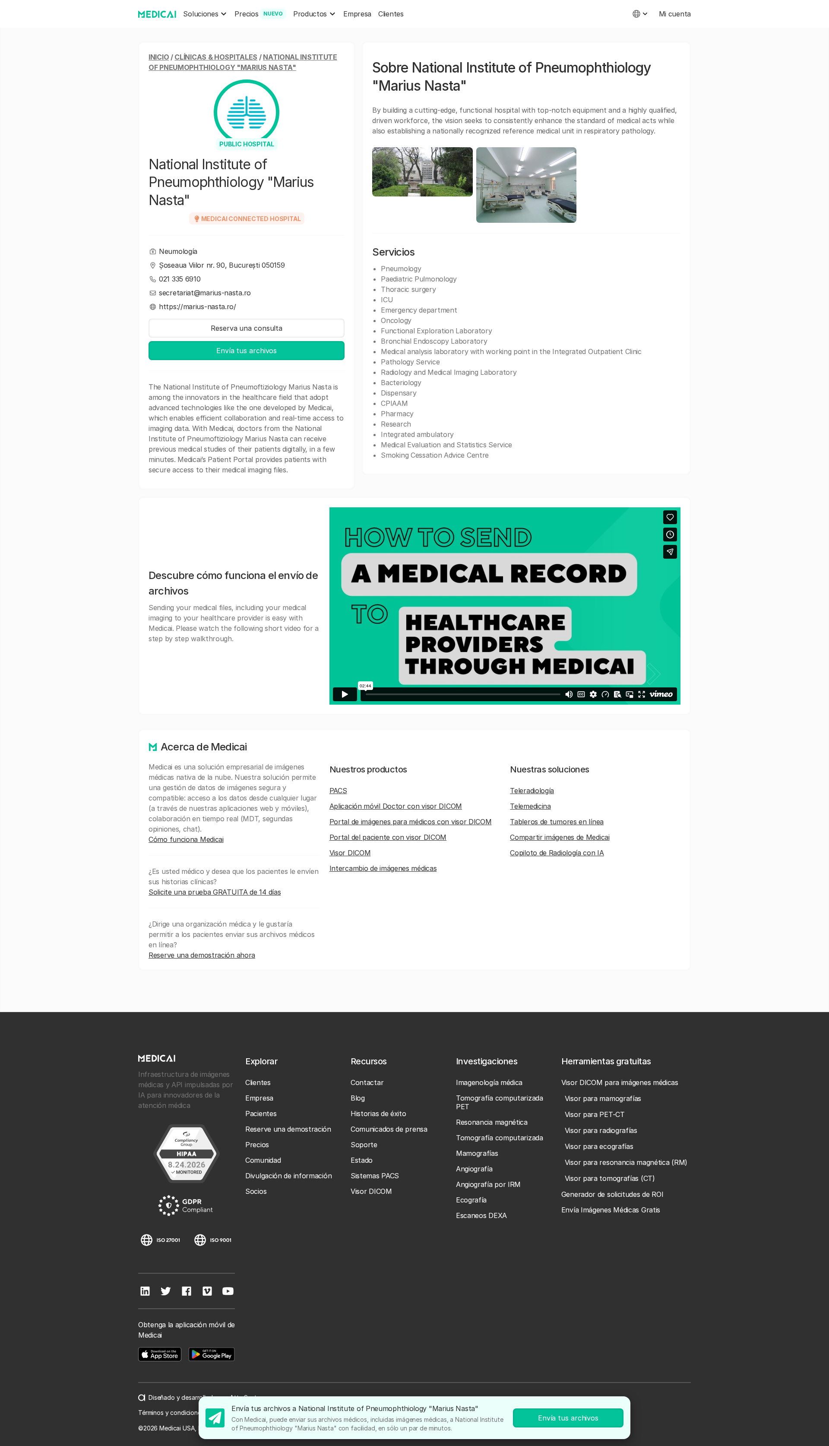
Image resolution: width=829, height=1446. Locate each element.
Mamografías (477, 1153)
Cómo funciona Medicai (186, 839)
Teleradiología (532, 790)
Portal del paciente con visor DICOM (388, 837)
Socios (255, 1191)
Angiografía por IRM (488, 1184)
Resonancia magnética (492, 1122)
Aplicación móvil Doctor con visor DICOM (395, 806)
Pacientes (260, 1113)
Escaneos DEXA (481, 1215)
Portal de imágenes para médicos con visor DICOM (410, 821)
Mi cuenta (675, 13)
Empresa (357, 13)
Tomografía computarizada (499, 1137)
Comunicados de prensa (389, 1129)
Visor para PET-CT (595, 1114)
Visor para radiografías (601, 1130)
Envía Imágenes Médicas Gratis (610, 1210)
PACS (338, 790)
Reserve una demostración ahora (202, 955)
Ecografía (471, 1200)
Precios (257, 1144)
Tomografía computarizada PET (499, 1102)
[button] (205, 14)
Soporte (364, 1144)
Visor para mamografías (603, 1098)
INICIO (159, 57)
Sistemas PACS (375, 1175)
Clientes (391, 13)
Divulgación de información (288, 1175)
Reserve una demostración (288, 1129)
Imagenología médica (489, 1082)
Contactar (367, 1082)
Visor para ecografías (599, 1146)
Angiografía (474, 1168)
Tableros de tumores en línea (557, 821)
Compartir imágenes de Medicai (559, 837)
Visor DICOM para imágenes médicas (619, 1082)
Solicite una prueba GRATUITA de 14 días (215, 892)
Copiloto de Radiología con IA (557, 852)
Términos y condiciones (171, 1412)
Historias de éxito (378, 1113)
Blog (358, 1098)
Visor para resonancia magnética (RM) (626, 1162)
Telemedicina (530, 806)
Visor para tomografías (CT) (610, 1178)
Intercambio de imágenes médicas (383, 868)
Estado (362, 1160)
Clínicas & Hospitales (215, 57)
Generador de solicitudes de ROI (612, 1194)
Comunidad (263, 1160)
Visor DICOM (350, 852)
